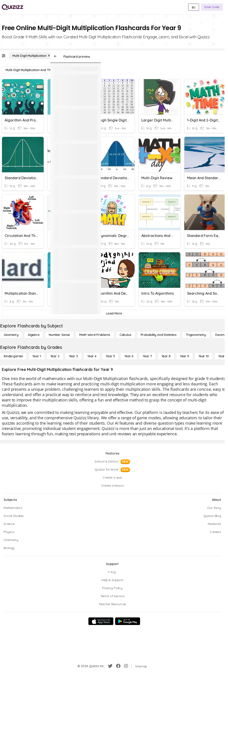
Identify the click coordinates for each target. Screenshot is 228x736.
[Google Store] (127, 621)
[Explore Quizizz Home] (12, 7)
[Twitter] (110, 666)
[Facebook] (118, 666)
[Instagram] (126, 666)
